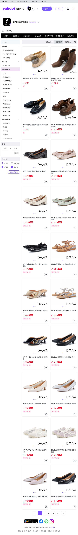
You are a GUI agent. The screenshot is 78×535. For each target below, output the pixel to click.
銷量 (75, 42)
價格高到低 (67, 42)
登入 (59, 8)
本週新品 (8, 30)
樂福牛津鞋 (49, 36)
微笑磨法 (70, 36)
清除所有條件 (14, 172)
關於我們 (28, 531)
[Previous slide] (23, 60)
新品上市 (38, 36)
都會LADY (60, 36)
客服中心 (20, 531)
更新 (53, 527)
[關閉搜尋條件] (32, 8)
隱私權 (50, 531)
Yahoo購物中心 (13, 8)
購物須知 (35, 531)
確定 (16, 153)
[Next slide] (47, 60)
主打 (6, 36)
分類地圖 (57, 531)
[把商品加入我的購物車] (46, 88)
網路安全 (43, 531)
